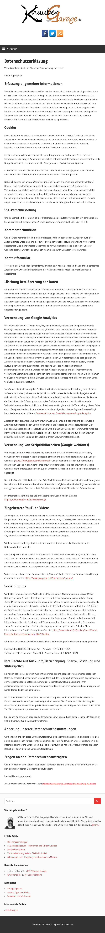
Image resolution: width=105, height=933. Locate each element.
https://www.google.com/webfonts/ (32, 460)
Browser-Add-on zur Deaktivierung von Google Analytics (63, 413)
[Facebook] (44, 33)
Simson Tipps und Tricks (18, 892)
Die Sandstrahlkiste (33, 874)
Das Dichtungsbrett (16, 849)
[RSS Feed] (60, 33)
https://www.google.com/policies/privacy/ (25, 499)
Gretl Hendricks (14, 874)
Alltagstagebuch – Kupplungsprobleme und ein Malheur (32, 857)
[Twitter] (52, 33)
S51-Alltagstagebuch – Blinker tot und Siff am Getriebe (32, 845)
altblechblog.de (11, 910)
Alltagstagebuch (14, 888)
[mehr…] (96, 824)
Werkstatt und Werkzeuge (19, 896)
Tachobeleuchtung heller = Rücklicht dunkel (27, 853)
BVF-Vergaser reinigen (17, 842)
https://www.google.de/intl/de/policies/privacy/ (49, 578)
